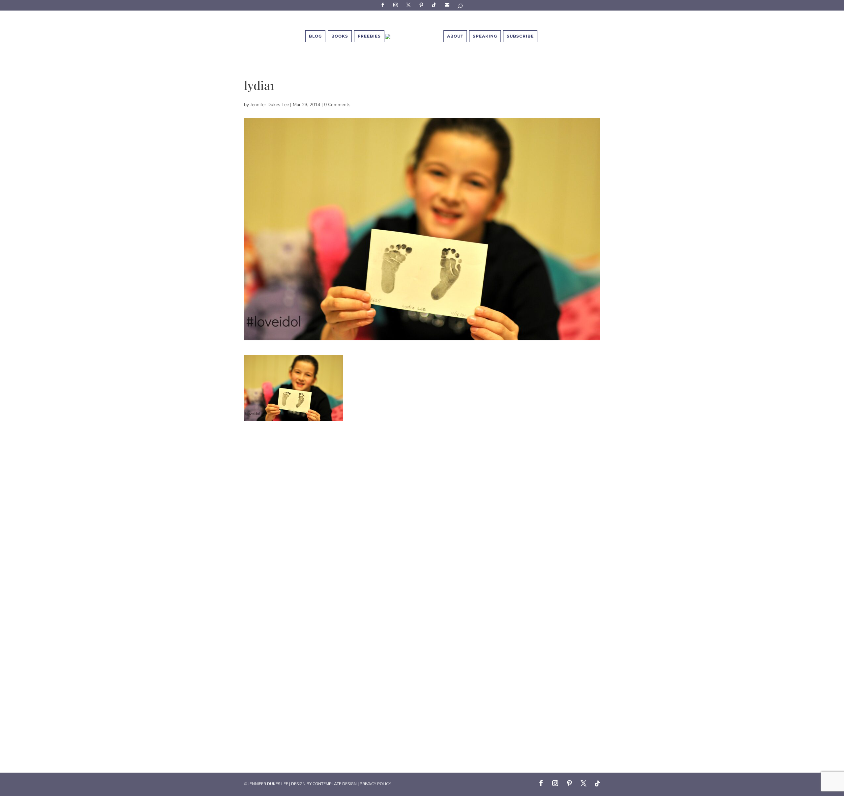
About (455, 36)
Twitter (409, 5)
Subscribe (448, 5)
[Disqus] (422, 503)
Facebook (383, 5)
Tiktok (435, 5)
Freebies (369, 36)
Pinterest (422, 5)
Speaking (485, 36)
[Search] (461, 7)
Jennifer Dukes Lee (269, 104)
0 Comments (337, 104)
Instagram (396, 5)
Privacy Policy (375, 783)
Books (339, 36)
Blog (315, 36)
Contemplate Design (335, 783)
